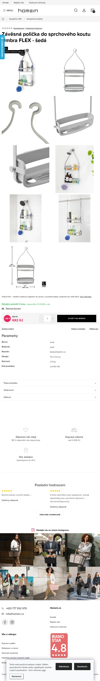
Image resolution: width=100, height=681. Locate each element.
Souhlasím (82, 666)
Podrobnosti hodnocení (34, 28)
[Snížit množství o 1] (42, 318)
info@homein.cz (15, 614)
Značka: (8, 328)
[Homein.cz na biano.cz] (59, 645)
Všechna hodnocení (50, 514)
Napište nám (19, 2)
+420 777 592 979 (16, 608)
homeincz (12, 622)
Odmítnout (64, 666)
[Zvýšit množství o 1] (53, 318)
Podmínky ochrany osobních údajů (15, 658)
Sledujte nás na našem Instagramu (52, 530)
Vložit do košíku (76, 318)
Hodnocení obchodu (37, 2)
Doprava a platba (8, 643)
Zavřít (16, 328)
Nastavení (16, 676)
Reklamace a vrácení (10, 648)
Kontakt (6, 2)
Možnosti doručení (13, 308)
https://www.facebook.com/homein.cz (5, 622)
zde (44, 670)
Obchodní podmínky (10, 653)
